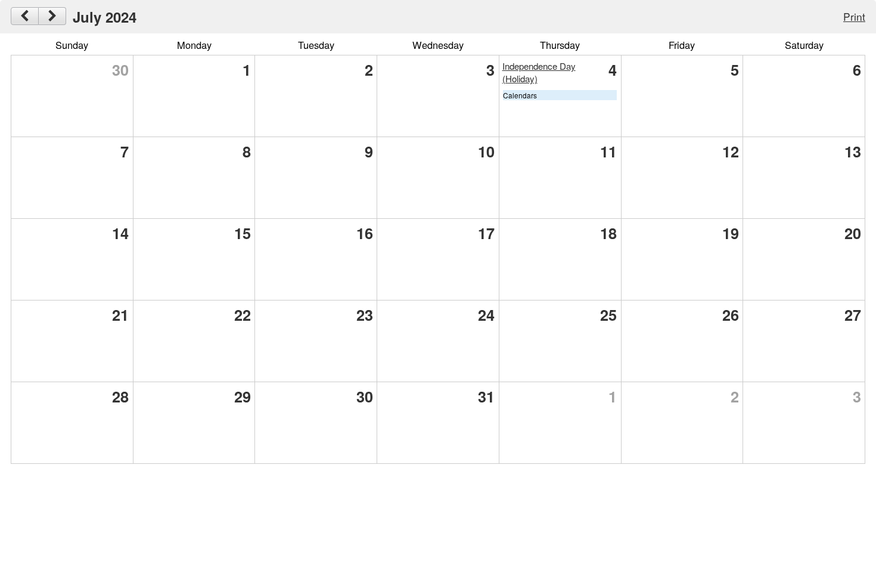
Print (854, 16)
